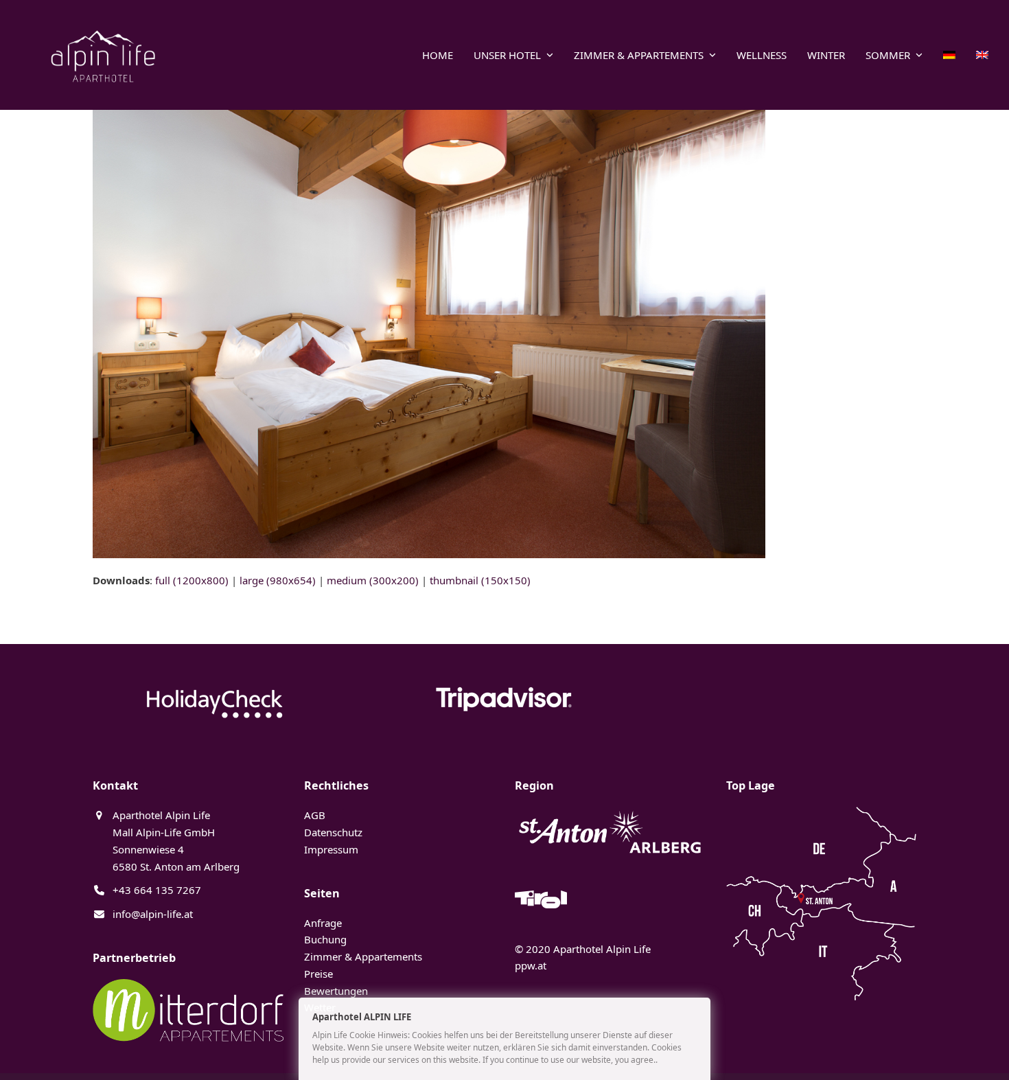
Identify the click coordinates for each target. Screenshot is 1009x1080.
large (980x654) (278, 580)
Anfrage (323, 923)
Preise (318, 973)
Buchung (325, 939)
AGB (314, 815)
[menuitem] (949, 55)
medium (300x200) (373, 580)
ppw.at (530, 965)
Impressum (331, 849)
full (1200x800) (192, 580)
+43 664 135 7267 (157, 890)
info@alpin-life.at (153, 914)
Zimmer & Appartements (363, 956)
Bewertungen (336, 991)
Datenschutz (333, 832)
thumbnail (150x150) (480, 580)
